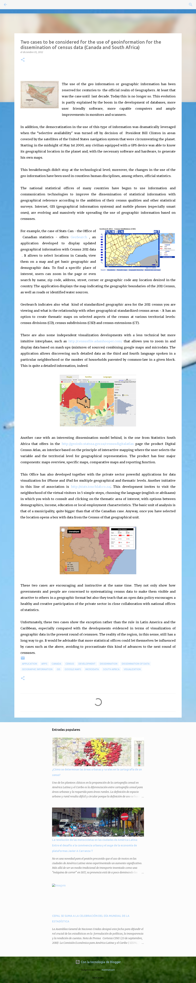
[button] (22, 60)
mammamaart (108, 970)
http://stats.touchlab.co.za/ (91, 487)
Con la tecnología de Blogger (100, 962)
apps (44, 663)
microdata (92, 669)
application (29, 663)
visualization (132, 669)
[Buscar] (16, 4)
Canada (56, 663)
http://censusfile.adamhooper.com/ (95, 341)
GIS (58, 669)
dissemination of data (135, 663)
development (87, 663)
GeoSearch (79, 237)
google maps (73, 669)
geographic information (37, 669)
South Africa (111, 669)
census (69, 663)
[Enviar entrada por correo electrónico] (22, 659)
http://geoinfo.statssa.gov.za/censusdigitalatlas (98, 444)
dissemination (108, 663)
